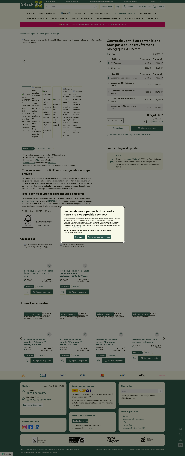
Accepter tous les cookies (99, 237)
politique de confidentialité (72, 227)
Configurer (79, 237)
